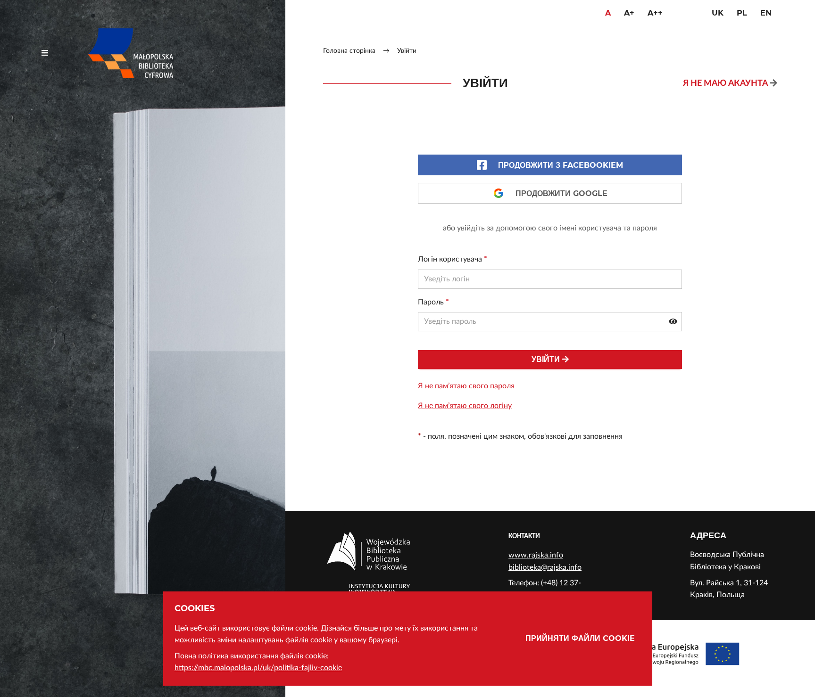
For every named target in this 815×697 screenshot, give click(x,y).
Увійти (546, 359)
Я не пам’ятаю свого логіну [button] (465, 406)
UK (718, 12)
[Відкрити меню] (45, 53)
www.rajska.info (535, 555)
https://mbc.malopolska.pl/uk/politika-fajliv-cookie (258, 668)
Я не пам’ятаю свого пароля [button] (466, 386)
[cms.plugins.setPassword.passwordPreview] (673, 322)
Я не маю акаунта (725, 83)
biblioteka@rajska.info (545, 567)
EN (766, 12)
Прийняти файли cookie (580, 638)
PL (742, 12)
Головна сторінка (349, 51)
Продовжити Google (561, 193)
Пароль (433, 302)
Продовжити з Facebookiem (560, 165)
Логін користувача (452, 259)
